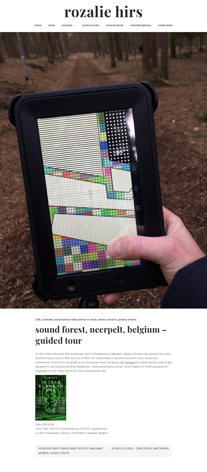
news (51, 25)
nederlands (165, 25)
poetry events (128, 319)
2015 (38, 319)
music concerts (107, 319)
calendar (67, 25)
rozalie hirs (103, 11)
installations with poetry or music (75, 319)
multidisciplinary (140, 25)
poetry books (91, 25)
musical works (115, 25)
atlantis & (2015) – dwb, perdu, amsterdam (140, 448)
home (38, 25)
